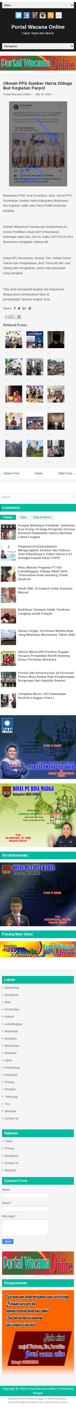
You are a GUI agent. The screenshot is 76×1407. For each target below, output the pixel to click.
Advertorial (12, 987)
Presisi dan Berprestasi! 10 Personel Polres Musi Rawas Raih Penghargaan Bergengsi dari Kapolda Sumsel (46, 676)
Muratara (11, 1038)
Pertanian (11, 1075)
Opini (8, 1060)
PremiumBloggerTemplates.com (25, 1402)
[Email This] (7, 317)
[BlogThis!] (11, 317)
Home (39, 473)
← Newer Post (9, 473)
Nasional (10, 1053)
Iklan (8, 1002)
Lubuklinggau (13, 1024)
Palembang (12, 1067)
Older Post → (67, 473)
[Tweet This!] (19, 308)
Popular (8, 517)
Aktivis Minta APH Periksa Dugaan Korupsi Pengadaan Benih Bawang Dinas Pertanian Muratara (44, 655)
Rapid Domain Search (56, 1402)
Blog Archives (42, 517)
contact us (12, 1118)
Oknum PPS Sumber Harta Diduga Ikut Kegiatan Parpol (37, 85)
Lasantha (61, 1398)
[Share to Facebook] (19, 317)
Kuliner (9, 1016)
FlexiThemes (27, 1398)
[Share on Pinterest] (29, 308)
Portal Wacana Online (38, 27)
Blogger (38, 1393)
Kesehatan (12, 1009)
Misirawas (11, 1031)
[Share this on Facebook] (15, 308)
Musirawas (12, 1045)
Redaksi (10, 1089)
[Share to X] (15, 317)
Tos (7, 1104)
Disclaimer (12, 995)
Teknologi (11, 1096)
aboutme (10, 1111)
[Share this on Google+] (24, 308)
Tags (23, 517)
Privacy (9, 1082)
